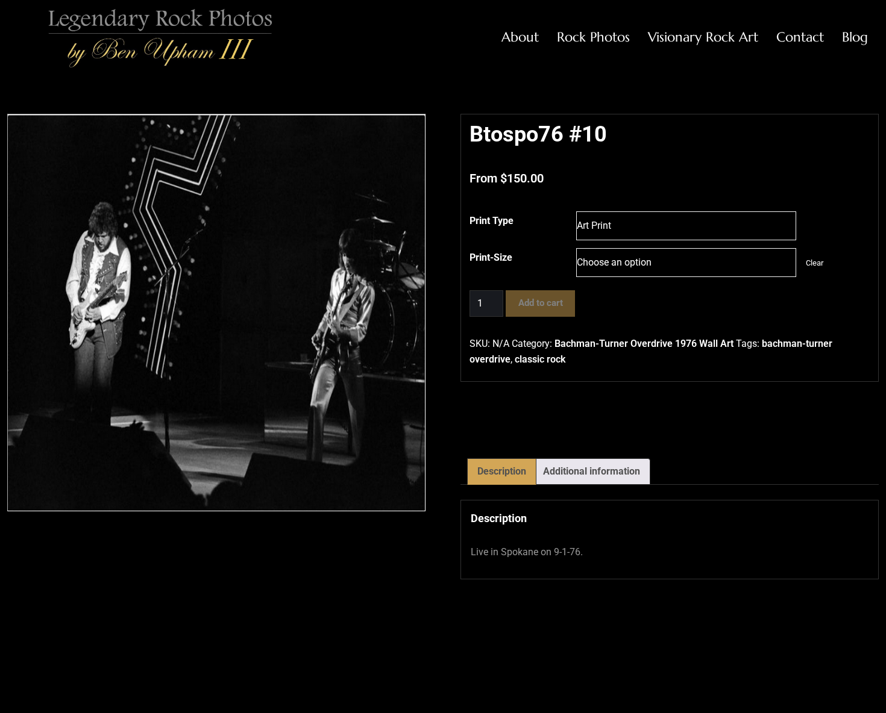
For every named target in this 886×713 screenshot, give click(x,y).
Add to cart (540, 302)
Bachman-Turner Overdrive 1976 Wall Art (644, 343)
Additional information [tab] (591, 471)
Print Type (492, 220)
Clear (814, 262)
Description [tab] (501, 471)
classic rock (540, 359)
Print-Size (491, 257)
